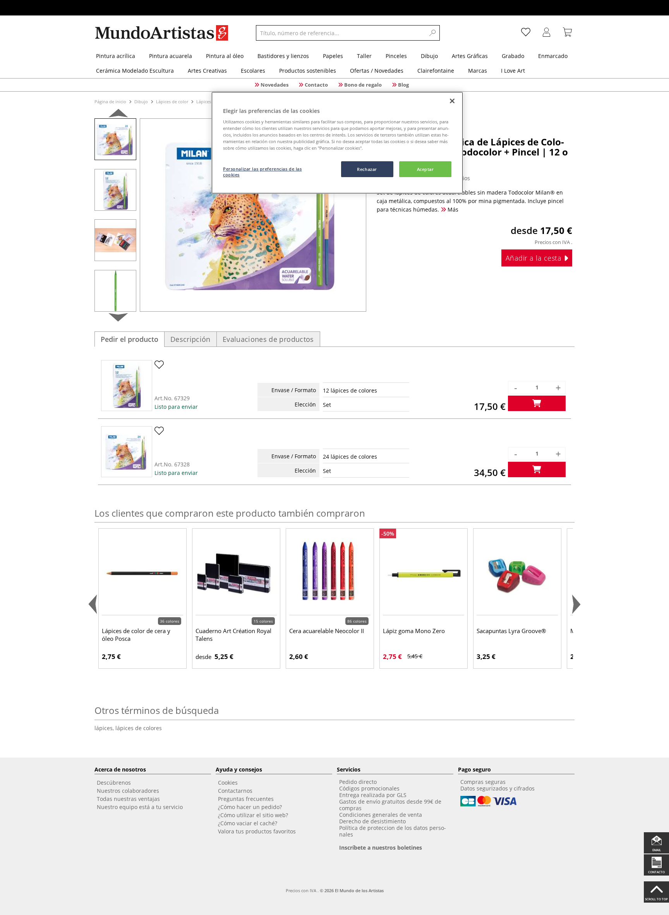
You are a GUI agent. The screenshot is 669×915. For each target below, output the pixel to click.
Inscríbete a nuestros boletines (380, 847)
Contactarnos (235, 790)
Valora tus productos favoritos (257, 831)
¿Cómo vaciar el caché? (247, 823)
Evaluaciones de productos (268, 339)
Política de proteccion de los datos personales (392, 831)
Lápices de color (172, 101)
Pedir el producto (129, 339)
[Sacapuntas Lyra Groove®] (517, 573)
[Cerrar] (452, 100)
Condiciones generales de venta (380, 814)
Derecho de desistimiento (372, 821)
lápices (104, 728)
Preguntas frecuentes (246, 798)
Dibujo (141, 101)
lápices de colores (138, 728)
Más (452, 209)
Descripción (190, 339)
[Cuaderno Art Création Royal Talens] (236, 573)
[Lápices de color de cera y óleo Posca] (142, 573)
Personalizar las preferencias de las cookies (262, 172)
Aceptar (425, 169)
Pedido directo (358, 781)
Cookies (228, 782)
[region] (337, 143)
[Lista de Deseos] (525, 32)
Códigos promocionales (369, 788)
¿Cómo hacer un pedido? (250, 807)
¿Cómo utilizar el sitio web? (253, 815)
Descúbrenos (114, 782)
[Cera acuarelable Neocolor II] (330, 573)
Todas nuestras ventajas (128, 798)
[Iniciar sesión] (546, 32)
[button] (118, 114)
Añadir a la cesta (535, 258)
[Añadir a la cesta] (537, 403)
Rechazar (367, 169)
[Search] (432, 33)
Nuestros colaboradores (128, 790)
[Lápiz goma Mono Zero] (423, 573)
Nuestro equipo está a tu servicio (140, 807)
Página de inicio (110, 101)
